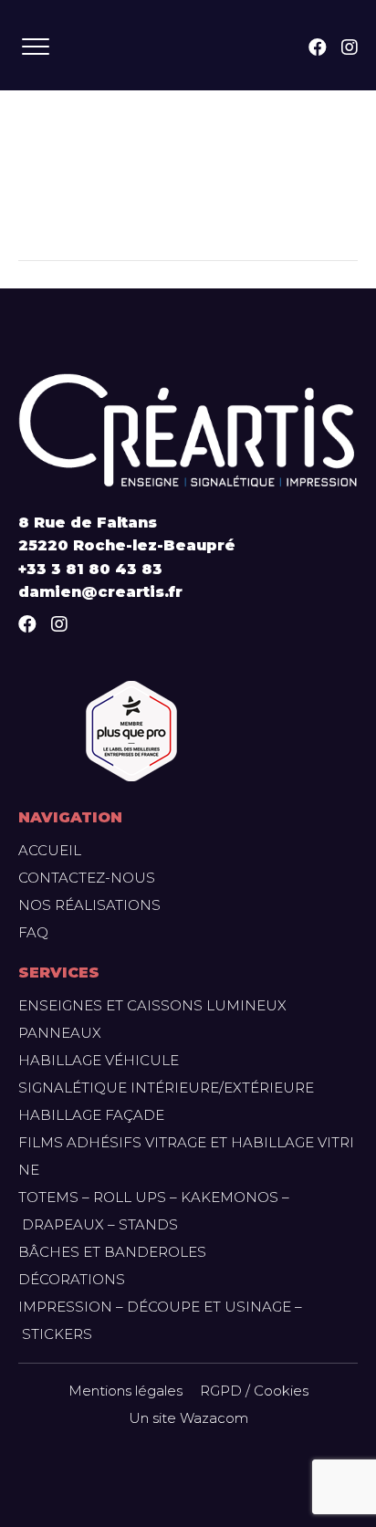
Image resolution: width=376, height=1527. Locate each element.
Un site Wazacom (188, 1418)
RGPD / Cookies (254, 1390)
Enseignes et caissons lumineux (152, 1005)
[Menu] (36, 47)
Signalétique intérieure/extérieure (166, 1087)
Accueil (49, 850)
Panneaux (59, 1032)
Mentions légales (125, 1390)
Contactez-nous (86, 877)
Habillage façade (91, 1115)
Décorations (71, 1279)
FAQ (33, 932)
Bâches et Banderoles (112, 1251)
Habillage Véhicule (98, 1060)
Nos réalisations (89, 905)
